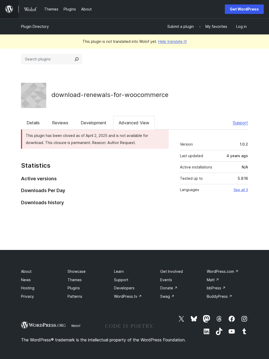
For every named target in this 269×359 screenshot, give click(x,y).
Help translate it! (172, 41)
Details (33, 122)
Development (93, 122)
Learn (119, 271)
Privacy (27, 296)
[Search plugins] (76, 59)
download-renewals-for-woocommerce (109, 95)
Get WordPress (244, 9)
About (26, 271)
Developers (124, 288)
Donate (169, 288)
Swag (167, 296)
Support (240, 122)
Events (166, 280)
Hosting (27, 288)
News (26, 280)
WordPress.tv (128, 296)
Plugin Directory (35, 26)
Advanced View (134, 122)
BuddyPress (219, 296)
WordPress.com (223, 271)
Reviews (60, 122)
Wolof (75, 326)
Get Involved (171, 271)
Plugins (74, 288)
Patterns (75, 296)
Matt (213, 280)
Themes (75, 280)
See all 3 (241, 190)
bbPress (216, 288)
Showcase (77, 271)
